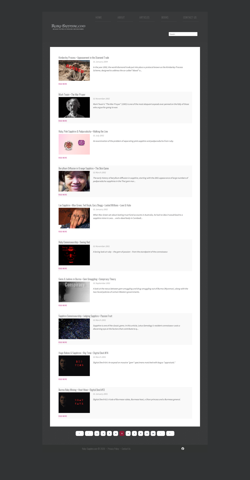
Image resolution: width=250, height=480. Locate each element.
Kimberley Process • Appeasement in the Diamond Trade (84, 57)
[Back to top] (244, 475)
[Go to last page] (170, 433)
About (121, 18)
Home (99, 18)
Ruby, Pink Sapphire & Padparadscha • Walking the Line (83, 131)
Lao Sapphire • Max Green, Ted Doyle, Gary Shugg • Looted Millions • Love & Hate (95, 205)
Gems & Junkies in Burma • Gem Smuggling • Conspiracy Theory (87, 279)
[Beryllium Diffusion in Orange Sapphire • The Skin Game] (74, 181)
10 (153, 433)
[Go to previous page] (89, 433)
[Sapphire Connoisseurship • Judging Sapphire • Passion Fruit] (74, 329)
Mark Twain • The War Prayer (72, 94)
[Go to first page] (80, 433)
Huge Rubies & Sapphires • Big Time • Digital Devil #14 (83, 353)
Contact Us (190, 18)
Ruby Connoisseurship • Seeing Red (74, 242)
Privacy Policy (113, 448)
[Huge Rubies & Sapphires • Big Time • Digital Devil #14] (74, 365)
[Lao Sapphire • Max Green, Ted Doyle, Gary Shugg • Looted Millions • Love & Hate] (74, 218)
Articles (144, 18)
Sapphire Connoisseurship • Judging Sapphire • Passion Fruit (85, 316)
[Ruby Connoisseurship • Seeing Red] (74, 255)
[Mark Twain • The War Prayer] (74, 107)
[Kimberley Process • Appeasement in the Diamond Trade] (74, 70)
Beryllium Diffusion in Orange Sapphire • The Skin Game (84, 168)
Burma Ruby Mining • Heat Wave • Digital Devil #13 (82, 390)
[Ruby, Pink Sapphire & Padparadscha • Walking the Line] (74, 144)
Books (164, 18)
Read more (63, 83)
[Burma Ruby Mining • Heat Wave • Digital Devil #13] (74, 402)
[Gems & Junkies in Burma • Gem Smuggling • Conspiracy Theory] (74, 292)
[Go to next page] (161, 433)
